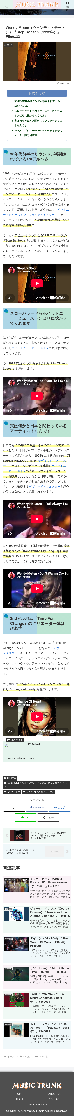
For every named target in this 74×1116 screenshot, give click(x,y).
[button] (48, 817)
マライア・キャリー (42, 214)
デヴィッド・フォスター (44, 486)
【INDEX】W (13, 792)
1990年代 (11, 778)
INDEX (19, 1099)
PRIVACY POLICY (37, 1104)
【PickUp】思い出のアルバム (40, 792)
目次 (32, 93)
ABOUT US (54, 1094)
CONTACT (55, 1099)
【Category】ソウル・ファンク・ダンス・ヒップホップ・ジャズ (36, 785)
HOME (19, 1094)
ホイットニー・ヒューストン (30, 348)
